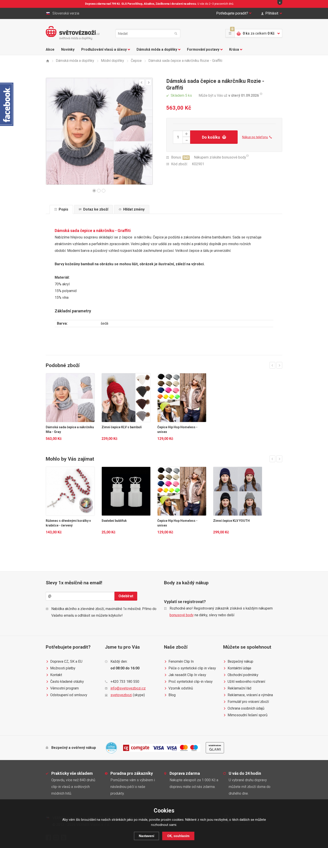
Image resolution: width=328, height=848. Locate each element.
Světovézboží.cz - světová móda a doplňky (73, 33)
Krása (234, 49)
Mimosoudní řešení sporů (248, 715)
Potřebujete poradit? (232, 13)
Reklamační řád (239, 688)
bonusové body (182, 615)
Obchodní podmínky (243, 675)
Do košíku (211, 137)
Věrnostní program (64, 688)
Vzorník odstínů (180, 688)
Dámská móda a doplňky (157, 49)
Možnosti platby (62, 668)
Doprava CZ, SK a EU (66, 661)
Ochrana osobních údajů (246, 708)
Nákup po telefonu (255, 137)
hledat (175, 33)
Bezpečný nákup (240, 661)
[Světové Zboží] (47, 61)
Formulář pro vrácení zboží (248, 702)
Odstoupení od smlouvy (68, 695)
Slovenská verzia (65, 13)
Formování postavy (203, 49)
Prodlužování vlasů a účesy (104, 49)
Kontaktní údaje (239, 668)
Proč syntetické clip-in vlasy (190, 681)
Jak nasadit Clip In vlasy (187, 675)
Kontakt (56, 675)
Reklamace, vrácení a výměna (250, 695)
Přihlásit (271, 13)
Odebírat (125, 596)
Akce (50, 49)
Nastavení (146, 836)
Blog (172, 695)
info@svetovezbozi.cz (128, 688)
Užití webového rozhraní (246, 681)
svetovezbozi (121, 695)
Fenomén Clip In (181, 661)
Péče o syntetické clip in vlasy (192, 668)
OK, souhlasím (178, 836)
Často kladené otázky (67, 681)
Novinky (68, 49)
